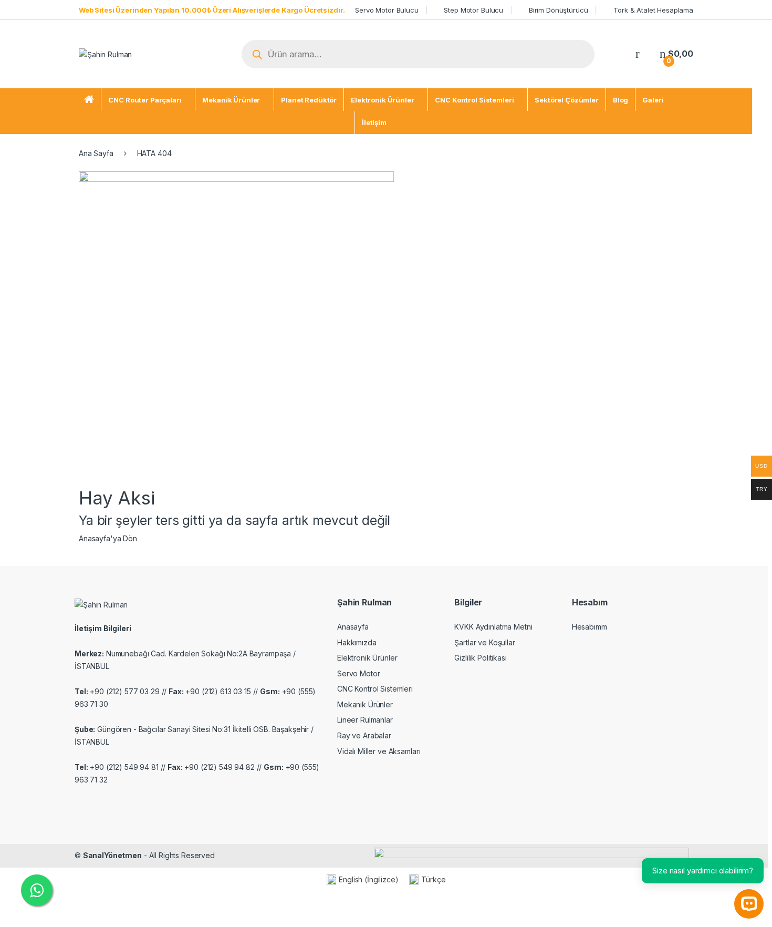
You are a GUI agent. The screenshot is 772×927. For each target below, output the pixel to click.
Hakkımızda (357, 642)
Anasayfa (353, 626)
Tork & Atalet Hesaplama (653, 10)
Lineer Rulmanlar (365, 719)
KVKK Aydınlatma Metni (493, 626)
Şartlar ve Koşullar (484, 642)
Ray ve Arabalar (364, 735)
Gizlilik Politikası (480, 657)
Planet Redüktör (309, 100)
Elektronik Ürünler (382, 100)
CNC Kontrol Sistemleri (474, 100)
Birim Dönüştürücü (558, 10)
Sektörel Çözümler (567, 100)
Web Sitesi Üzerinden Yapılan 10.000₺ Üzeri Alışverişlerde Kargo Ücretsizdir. (212, 10)
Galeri (652, 100)
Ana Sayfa (96, 153)
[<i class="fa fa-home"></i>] (89, 99)
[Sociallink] (79, 802)
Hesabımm (589, 626)
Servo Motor (358, 673)
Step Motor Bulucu (473, 10)
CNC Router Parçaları (144, 100)
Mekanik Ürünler (231, 100)
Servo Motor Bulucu (386, 10)
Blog (620, 100)
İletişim (374, 122)
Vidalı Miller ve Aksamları (378, 751)
